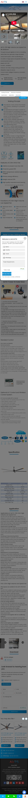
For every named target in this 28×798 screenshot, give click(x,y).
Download (18, 95)
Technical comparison (16, 92)
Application (11, 95)
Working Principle (5, 92)
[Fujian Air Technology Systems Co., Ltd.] (4, 2)
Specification (4, 95)
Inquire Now (23, 97)
